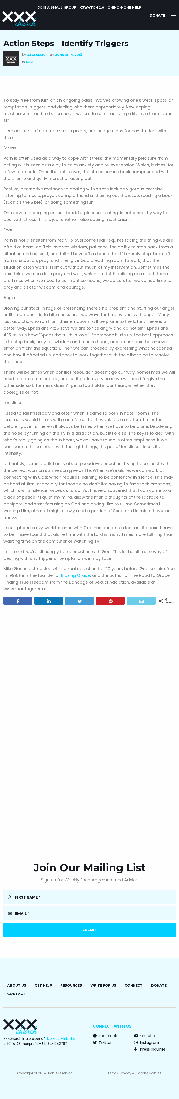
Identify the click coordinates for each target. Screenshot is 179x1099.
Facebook (107, 1036)
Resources (71, 985)
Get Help (43, 985)
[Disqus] (89, 668)
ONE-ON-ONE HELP (124, 7)
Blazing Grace (75, 575)
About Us (16, 985)
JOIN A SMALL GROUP (57, 7)
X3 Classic (36, 55)
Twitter (105, 1043)
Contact (16, 994)
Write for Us (103, 985)
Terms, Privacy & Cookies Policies (134, 1073)
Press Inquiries (152, 1049)
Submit (89, 930)
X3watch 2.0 (92, 7)
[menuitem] (57, 7)
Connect (134, 985)
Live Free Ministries (61, 1038)
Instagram (149, 1043)
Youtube (147, 1036)
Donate (157, 15)
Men (29, 62)
